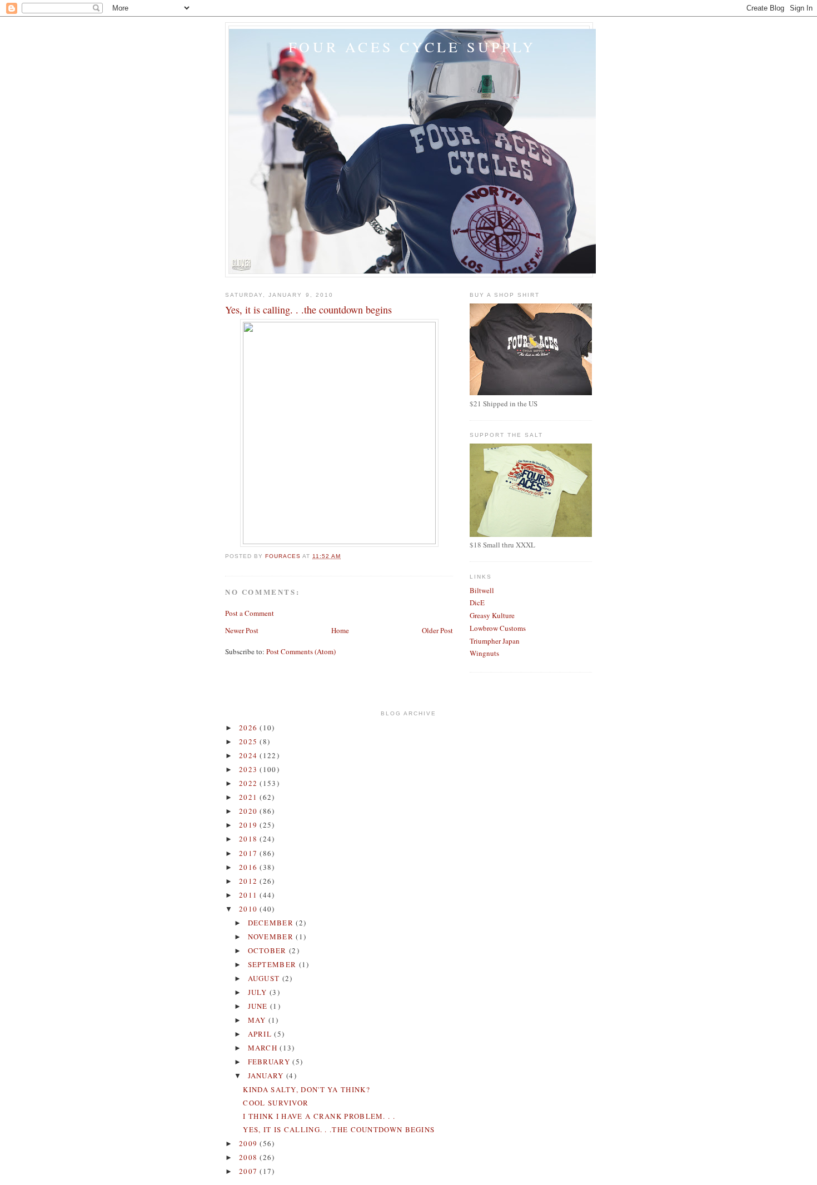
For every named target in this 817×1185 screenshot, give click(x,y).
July (259, 992)
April (261, 1034)
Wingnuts (484, 653)
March (264, 1048)
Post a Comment (249, 613)
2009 (249, 1143)
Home (340, 630)
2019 (249, 825)
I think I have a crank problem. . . (319, 1116)
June (259, 1006)
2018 (249, 839)
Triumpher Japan (495, 641)
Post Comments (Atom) (301, 651)
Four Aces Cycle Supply (412, 46)
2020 (249, 811)
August (265, 978)
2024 (249, 755)
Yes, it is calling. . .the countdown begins (339, 1129)
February (270, 1062)
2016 (249, 867)
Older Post (437, 630)
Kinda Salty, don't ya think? (306, 1089)
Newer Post (241, 630)
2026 (249, 728)
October (268, 950)
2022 (249, 783)
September (273, 964)
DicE (477, 603)
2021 (249, 797)
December (272, 923)
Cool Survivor (275, 1103)
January (267, 1076)
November (272, 937)
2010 (249, 909)
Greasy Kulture (492, 615)
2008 (249, 1157)
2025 (249, 741)
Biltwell (482, 590)
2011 (249, 895)
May (258, 1020)
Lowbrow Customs (498, 628)
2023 (249, 769)
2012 (249, 881)
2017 (249, 853)
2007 (249, 1171)
